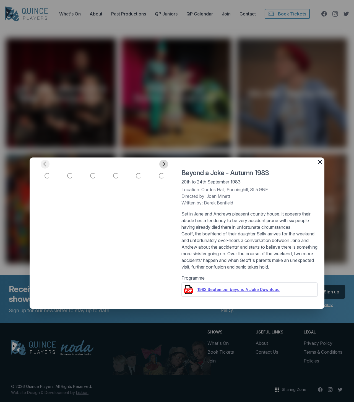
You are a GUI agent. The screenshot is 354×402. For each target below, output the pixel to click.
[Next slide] (163, 164)
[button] (47, 175)
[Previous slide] (45, 164)
